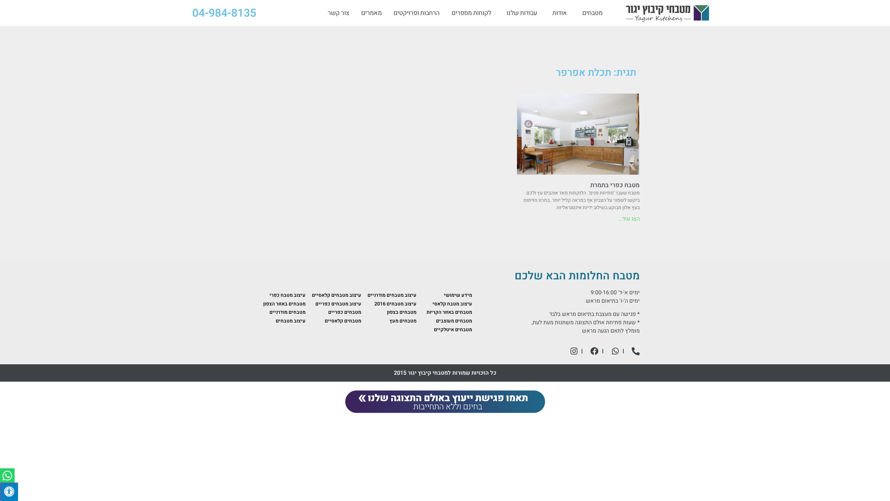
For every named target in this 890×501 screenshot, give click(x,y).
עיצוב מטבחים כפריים (338, 304)
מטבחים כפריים (344, 312)
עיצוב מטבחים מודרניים (391, 295)
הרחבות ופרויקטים (417, 13)
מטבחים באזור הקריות (449, 312)
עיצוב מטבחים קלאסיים (336, 295)
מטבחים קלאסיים (343, 321)
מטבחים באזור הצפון (284, 304)
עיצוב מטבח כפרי (287, 295)
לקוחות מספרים (471, 13)
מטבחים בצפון (401, 312)
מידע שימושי (458, 295)
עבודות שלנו (522, 13)
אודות (559, 13)
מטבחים (592, 13)
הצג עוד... (629, 219)
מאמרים (371, 13)
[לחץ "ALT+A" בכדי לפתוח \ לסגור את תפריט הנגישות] (9, 492)
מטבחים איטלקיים (453, 329)
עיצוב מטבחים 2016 (395, 304)
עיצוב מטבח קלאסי (452, 304)
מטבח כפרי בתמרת (615, 185)
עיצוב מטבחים (291, 321)
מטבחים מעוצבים (454, 321)
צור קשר (338, 13)
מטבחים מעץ (402, 321)
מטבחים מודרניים (287, 312)
